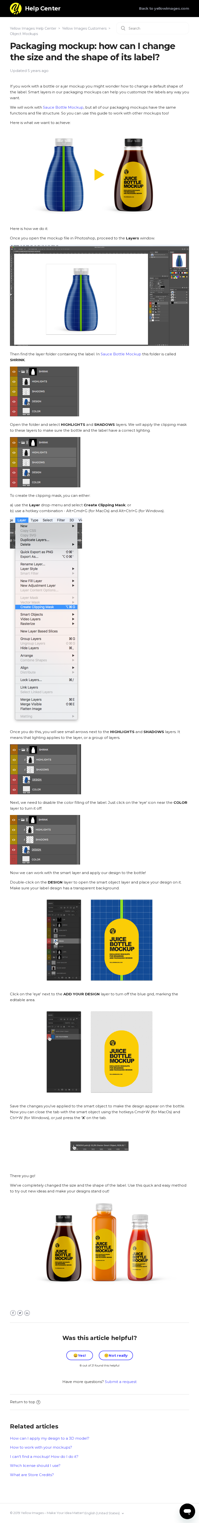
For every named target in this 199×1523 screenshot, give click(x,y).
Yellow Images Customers (84, 28)
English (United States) (102, 1513)
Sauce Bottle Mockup (63, 107)
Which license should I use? (35, 1465)
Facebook (13, 1313)
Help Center (42, 8)
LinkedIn (27, 1313)
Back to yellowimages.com (164, 8)
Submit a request (121, 1381)
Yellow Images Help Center (33, 28)
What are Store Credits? (32, 1474)
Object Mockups (24, 34)
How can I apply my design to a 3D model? (49, 1438)
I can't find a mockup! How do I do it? (44, 1456)
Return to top (22, 1402)
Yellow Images (32, 1513)
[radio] (79, 1355)
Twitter (20, 1313)
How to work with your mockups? (41, 1447)
